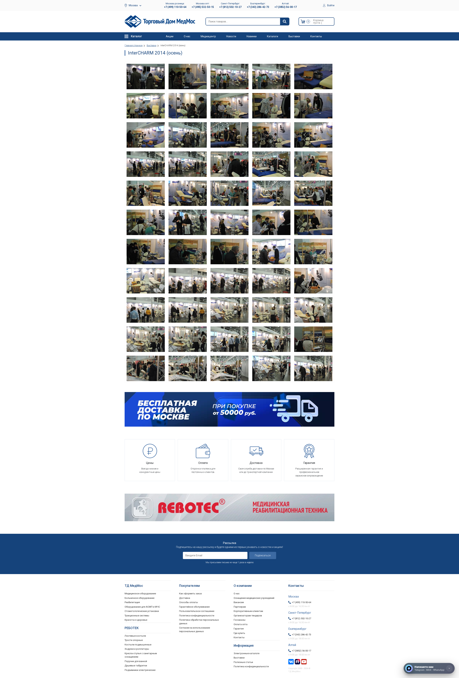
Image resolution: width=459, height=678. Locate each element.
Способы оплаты (188, 602)
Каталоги (272, 36)
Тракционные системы (137, 615)
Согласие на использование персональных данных (194, 629)
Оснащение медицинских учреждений (254, 598)
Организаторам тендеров (248, 615)
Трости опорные (134, 640)
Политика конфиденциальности (196, 615)
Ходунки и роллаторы (137, 649)
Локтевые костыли (135, 635)
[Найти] (284, 21)
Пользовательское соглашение (196, 611)
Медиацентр (208, 36)
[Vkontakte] (291, 661)
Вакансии (239, 602)
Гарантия (239, 628)
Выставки (294, 36)
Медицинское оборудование (140, 593)
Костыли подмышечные (138, 644)
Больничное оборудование (139, 598)
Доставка (184, 598)
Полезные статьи (243, 662)
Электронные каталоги (246, 653)
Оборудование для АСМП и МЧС (142, 606)
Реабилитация (132, 602)
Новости (231, 36)
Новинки (252, 36)
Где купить (239, 633)
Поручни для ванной (136, 661)
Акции (169, 36)
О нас (187, 36)
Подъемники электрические (140, 670)
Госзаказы (239, 620)
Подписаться (263, 555)
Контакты (316, 36)
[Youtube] (304, 661)
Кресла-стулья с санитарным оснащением (141, 655)
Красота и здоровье (136, 620)
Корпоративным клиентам (248, 611)
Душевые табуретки (136, 665)
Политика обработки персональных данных (199, 622)
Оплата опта (240, 624)
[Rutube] (297, 661)
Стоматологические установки (142, 611)
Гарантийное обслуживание (194, 606)
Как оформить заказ (190, 593)
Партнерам (240, 606)
